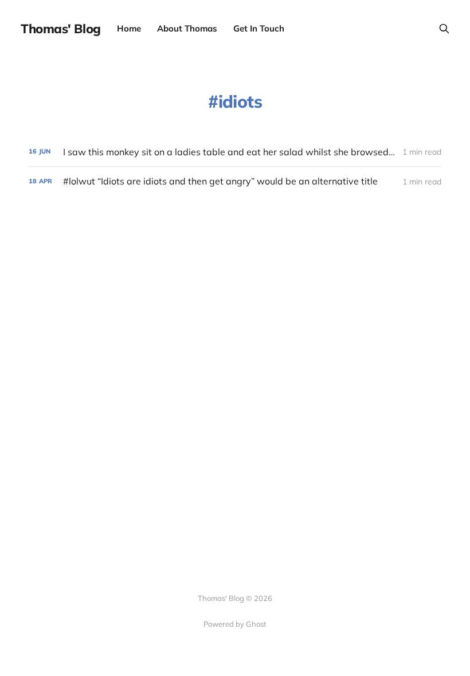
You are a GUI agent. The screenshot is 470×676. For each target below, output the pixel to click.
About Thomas (187, 28)
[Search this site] (444, 28)
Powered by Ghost (235, 623)
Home (129, 28)
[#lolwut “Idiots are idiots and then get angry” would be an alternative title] (235, 181)
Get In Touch (258, 28)
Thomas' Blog (61, 28)
